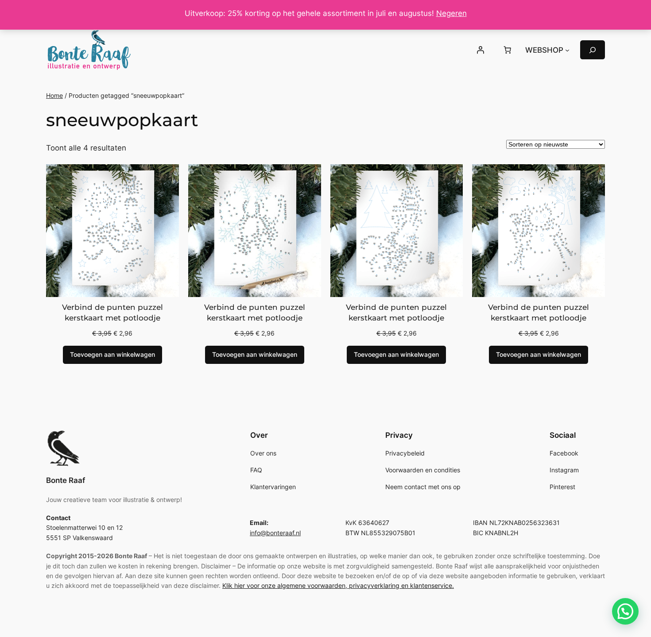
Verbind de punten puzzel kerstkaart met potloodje (112, 312)
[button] (625, 611)
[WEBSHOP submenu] (567, 50)
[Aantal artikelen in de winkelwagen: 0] (507, 50)
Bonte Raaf (65, 480)
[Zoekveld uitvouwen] (592, 49)
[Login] (480, 50)
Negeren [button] (451, 13)
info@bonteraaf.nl (275, 533)
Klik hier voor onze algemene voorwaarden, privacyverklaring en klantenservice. (338, 585)
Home (54, 95)
